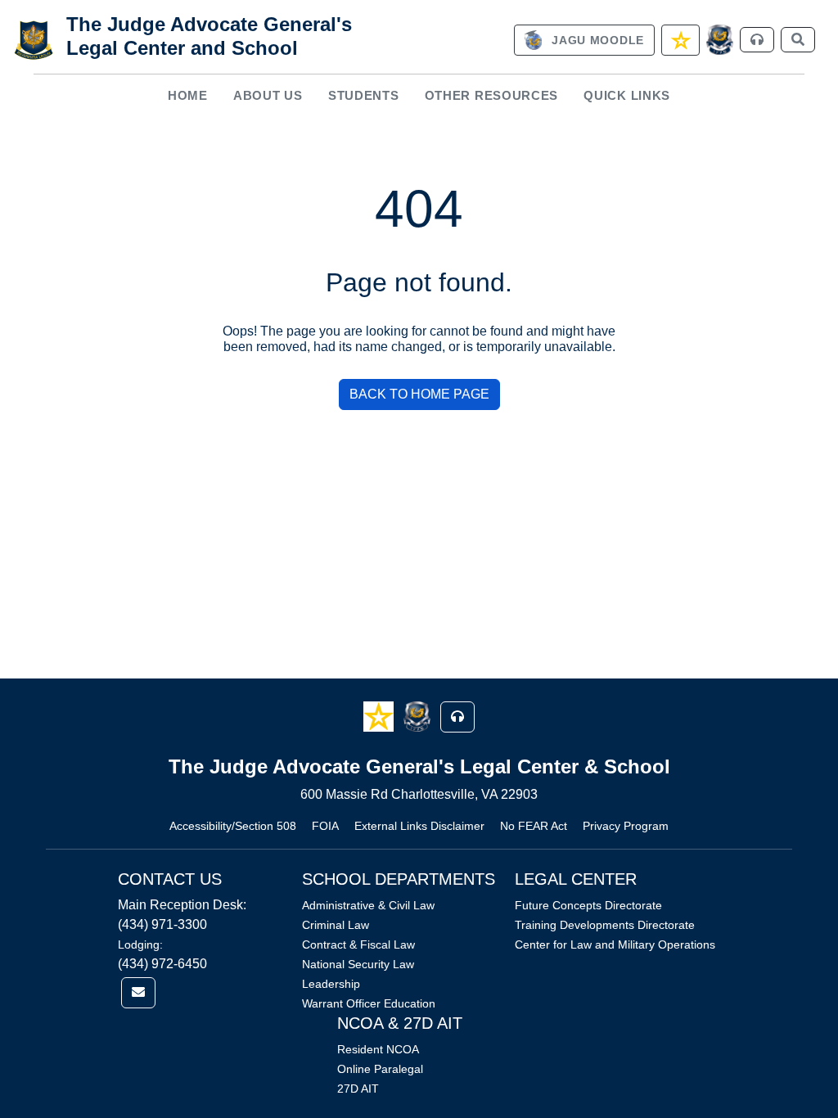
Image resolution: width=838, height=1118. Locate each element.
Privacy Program (626, 825)
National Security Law (358, 964)
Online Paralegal (380, 1068)
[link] (584, 40)
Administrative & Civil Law (368, 905)
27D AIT (358, 1088)
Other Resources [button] (492, 95)
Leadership (331, 983)
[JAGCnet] (719, 40)
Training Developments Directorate (605, 924)
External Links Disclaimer (419, 825)
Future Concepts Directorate (588, 905)
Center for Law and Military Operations (615, 944)
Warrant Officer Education (368, 1003)
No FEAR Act (533, 825)
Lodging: (140, 944)
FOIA (325, 825)
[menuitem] (187, 96)
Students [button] (363, 95)
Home (188, 95)
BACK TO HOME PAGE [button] (419, 394)
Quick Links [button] (626, 95)
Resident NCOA (378, 1049)
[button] (380, 716)
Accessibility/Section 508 (232, 825)
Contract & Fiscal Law (358, 944)
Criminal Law (335, 924)
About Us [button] (268, 95)
